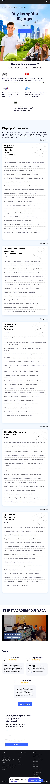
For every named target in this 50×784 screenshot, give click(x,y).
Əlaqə (19, 759)
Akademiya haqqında (22, 754)
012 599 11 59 (36, 757)
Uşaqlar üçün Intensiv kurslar (8, 767)
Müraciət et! (17, 744)
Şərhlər (19, 757)
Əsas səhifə (4, 7)
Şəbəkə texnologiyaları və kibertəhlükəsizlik (8, 760)
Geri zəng (38, 780)
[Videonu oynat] (25, 628)
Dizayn (3, 754)
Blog (19, 761)
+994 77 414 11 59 (37, 776)
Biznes (3, 762)
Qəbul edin (34, 780)
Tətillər (3, 769)
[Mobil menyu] (47, 2)
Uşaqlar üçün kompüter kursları (9, 764)
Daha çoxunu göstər (25, 704)
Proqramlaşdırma (6, 757)
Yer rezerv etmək (25, 31)
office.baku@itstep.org (38, 759)
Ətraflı (20, 741)
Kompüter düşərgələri (13, 7)
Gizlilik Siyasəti (13, 781)
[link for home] (4, 2)
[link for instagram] (44, 781)
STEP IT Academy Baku (21, 688)
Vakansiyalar (20, 763)
